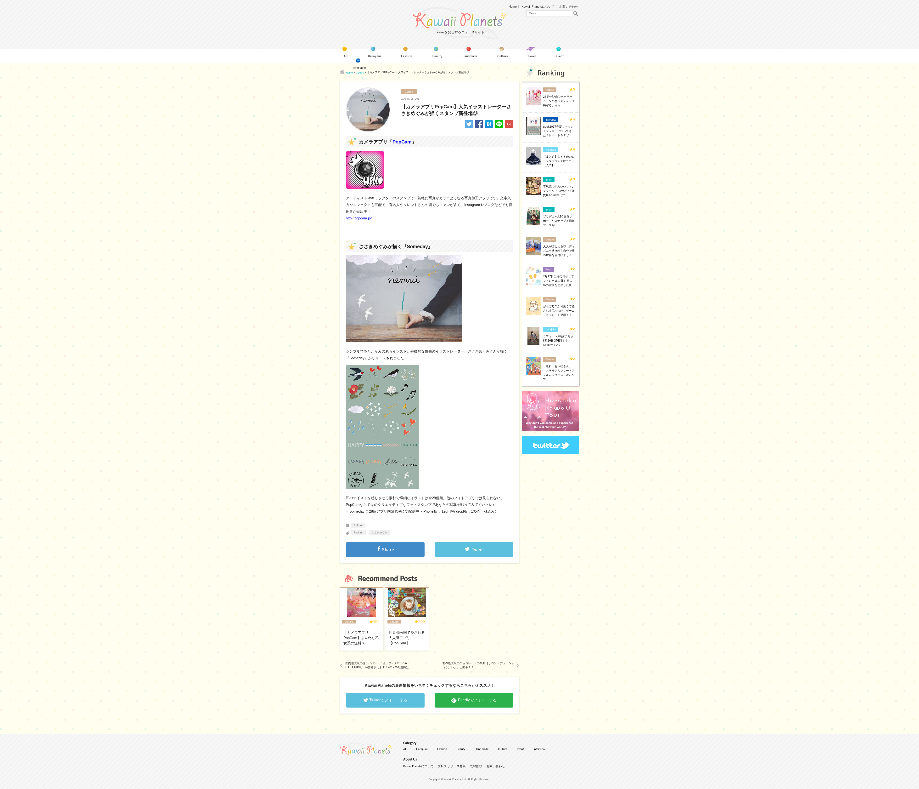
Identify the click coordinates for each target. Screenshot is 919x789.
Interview (539, 749)
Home (513, 6)
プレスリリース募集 (452, 766)
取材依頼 (476, 766)
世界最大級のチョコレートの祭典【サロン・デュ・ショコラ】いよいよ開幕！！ (478, 665)
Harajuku (422, 749)
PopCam (402, 141)
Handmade (481, 749)
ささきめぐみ (379, 532)
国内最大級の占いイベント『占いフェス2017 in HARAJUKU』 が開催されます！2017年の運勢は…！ (380, 665)
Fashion (442, 749)
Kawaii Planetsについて (538, 6)
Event (520, 749)
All (405, 749)
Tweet (478, 550)
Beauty (461, 749)
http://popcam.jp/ (359, 218)
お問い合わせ (568, 6)
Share (388, 550)
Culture (409, 91)
